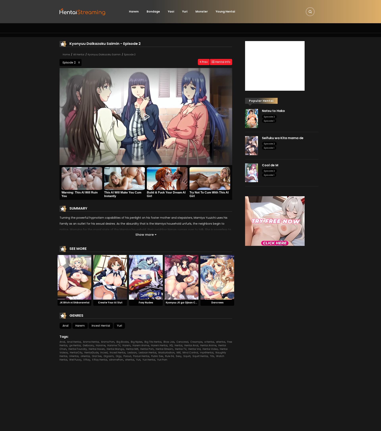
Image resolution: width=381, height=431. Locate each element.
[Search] (310, 11)
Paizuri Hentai (141, 356)
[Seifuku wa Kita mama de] (251, 145)
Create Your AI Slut (110, 302)
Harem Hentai (159, 345)
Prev (204, 62)
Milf (179, 352)
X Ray (86, 359)
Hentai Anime (208, 345)
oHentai (85, 356)
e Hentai (209, 341)
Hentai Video (210, 349)
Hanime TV (113, 345)
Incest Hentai (101, 326)
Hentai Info (222, 62)
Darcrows (217, 302)
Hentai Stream (164, 349)
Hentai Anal (191, 345)
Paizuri (127, 356)
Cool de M (270, 165)
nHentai (74, 356)
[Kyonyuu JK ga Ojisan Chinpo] (181, 277)
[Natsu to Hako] (251, 118)
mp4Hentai (207, 352)
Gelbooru (88, 345)
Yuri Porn (162, 359)
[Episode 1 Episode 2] (71, 62)
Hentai (178, 345)
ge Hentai (75, 345)
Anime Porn (107, 341)
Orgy (118, 356)
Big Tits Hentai (153, 341)
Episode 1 (269, 120)
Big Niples (136, 341)
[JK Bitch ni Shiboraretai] (74, 277)
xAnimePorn (116, 359)
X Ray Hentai (99, 359)
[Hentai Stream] (83, 11)
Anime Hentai (91, 341)
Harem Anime (141, 345)
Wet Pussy (75, 359)
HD (171, 345)
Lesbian (132, 352)
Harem (134, 11)
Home (66, 54)
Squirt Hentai (200, 356)
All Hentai (78, 54)
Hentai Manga (115, 349)
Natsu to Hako (273, 111)
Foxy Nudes (146, 302)
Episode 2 (130, 54)
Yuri (185, 11)
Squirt (186, 356)
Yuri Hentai (148, 359)
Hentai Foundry (77, 349)
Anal (65, 326)
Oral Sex (97, 356)
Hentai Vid (194, 349)
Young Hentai (225, 11)
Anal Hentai (74, 341)
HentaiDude (91, 352)
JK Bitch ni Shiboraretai (74, 302)
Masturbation (166, 352)
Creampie (196, 341)
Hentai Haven (97, 349)
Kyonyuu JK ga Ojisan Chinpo (184, 302)
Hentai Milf (132, 349)
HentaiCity (76, 352)
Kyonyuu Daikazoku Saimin (104, 54)
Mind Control (190, 352)
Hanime (100, 345)
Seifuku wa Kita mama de (282, 138)
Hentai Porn (147, 349)
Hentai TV (180, 349)
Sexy (178, 356)
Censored (182, 341)
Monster (201, 11)
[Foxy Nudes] (146, 277)
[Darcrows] (217, 277)
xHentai (129, 359)
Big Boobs (122, 341)
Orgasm (109, 356)
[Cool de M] (251, 172)
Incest (104, 352)
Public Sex (157, 356)
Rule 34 (169, 356)
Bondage (153, 11)
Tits (212, 356)
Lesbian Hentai (147, 352)
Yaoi (171, 11)
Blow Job (169, 341)
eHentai (220, 341)
